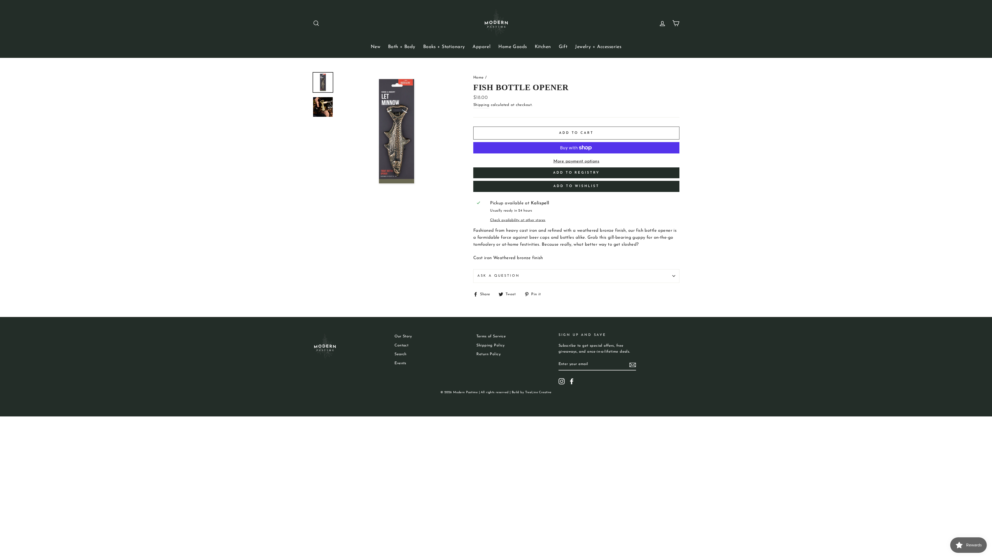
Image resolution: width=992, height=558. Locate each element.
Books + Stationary (444, 47)
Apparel (481, 47)
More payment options (576, 161)
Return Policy (488, 354)
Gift (563, 47)
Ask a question (498, 275)
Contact (401, 345)
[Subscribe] (632, 364)
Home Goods (512, 47)
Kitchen (543, 47)
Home (478, 78)
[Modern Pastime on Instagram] (562, 381)
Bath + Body (401, 47)
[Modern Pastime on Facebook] (572, 381)
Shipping (481, 105)
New (375, 47)
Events (400, 363)
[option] (396, 131)
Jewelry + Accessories (598, 47)
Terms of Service (491, 336)
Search (400, 354)
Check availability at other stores (517, 220)
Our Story (403, 336)
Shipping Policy (490, 345)
